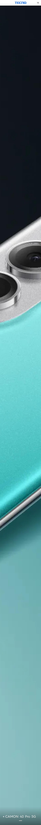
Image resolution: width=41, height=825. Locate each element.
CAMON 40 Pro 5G (20, 817)
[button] (20, 820)
